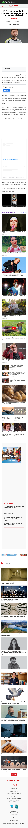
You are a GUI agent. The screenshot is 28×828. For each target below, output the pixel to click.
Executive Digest (14, 812)
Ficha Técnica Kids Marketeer (14, 798)
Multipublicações (14, 820)
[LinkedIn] (14, 24)
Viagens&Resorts (14, 819)
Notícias (14, 18)
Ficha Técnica (14, 796)
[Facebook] (10, 24)
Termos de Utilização (14, 801)
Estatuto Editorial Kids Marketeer (14, 793)
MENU (13, 2)
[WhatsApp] (16, 24)
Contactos (14, 790)
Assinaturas (14, 788)
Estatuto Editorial (14, 791)
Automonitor (14, 811)
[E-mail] (18, 24)
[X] (12, 24)
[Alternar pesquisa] (2, 6)
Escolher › (6, 90)
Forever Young (14, 815)
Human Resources (14, 814)
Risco (14, 817)
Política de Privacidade (14, 800)
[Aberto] (26, 5)
